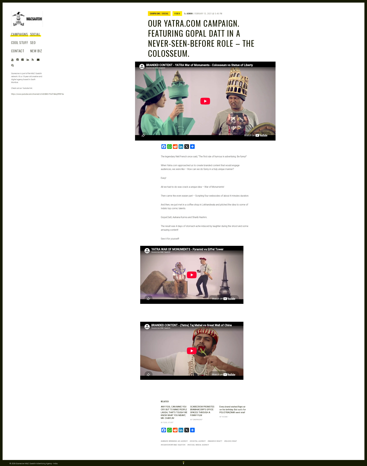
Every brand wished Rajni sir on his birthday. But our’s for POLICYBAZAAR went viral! (232, 409)
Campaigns (19, 34)
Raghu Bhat (231, 441)
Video (177, 13)
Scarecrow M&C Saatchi (174, 445)
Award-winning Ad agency (175, 441)
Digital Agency (198, 441)
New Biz (36, 50)
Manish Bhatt (215, 441)
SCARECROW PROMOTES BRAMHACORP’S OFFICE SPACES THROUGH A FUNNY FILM (202, 411)
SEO (33, 42)
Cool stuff (19, 42)
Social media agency (199, 445)
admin (190, 13)
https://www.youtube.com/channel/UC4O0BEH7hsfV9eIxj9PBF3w (37, 94)
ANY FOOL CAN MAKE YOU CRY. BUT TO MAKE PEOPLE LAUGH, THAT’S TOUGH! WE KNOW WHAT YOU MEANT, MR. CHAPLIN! (174, 412)
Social (35, 34)
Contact (17, 50)
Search (12, 65)
